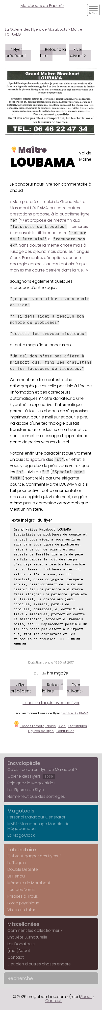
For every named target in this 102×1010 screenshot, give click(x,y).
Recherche (20, 978)
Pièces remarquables (38, 726)
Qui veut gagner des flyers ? (34, 856)
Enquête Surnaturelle (27, 937)
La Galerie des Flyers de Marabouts (36, 29)
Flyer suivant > (77, 53)
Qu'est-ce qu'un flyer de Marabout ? (42, 769)
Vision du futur (21, 910)
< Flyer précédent (15, 53)
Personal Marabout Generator (36, 817)
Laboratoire (21, 849)
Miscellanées (23, 924)
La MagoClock (21, 835)
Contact (15, 957)
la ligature (35, 459)
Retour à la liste (53, 53)
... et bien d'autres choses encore (39, 964)
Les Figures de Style (25, 790)
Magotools (20, 810)
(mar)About (18, 950)
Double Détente (22, 869)
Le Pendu (16, 876)
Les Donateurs (21, 944)
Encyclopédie (23, 763)
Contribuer (65, 731)
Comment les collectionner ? (35, 930)
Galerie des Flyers (30, 776)
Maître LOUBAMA (76, 713)
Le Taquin (16, 863)
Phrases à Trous (22, 896)
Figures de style (41, 731)
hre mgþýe (57, 673)
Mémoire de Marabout (29, 883)
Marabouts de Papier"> (42, 5)
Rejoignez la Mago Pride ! (31, 783)
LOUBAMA (43, 162)
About (86, 997)
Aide (62, 726)
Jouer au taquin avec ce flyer (51, 703)
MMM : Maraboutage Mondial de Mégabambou (38, 826)
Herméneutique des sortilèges (36, 796)
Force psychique (23, 903)
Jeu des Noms (21, 889)
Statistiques (77, 726)
